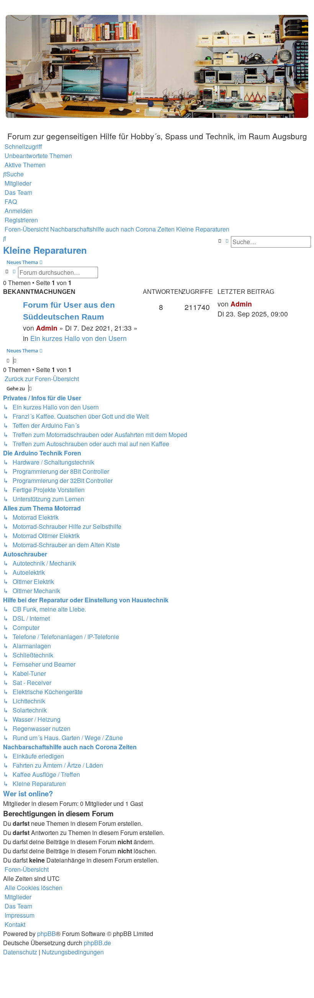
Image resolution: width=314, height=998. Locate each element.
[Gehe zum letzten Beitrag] (255, 304)
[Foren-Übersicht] (157, 65)
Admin (46, 328)
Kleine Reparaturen (45, 249)
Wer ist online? (28, 793)
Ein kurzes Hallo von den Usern (78, 338)
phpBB (46, 933)
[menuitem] (37, 155)
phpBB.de (97, 942)
